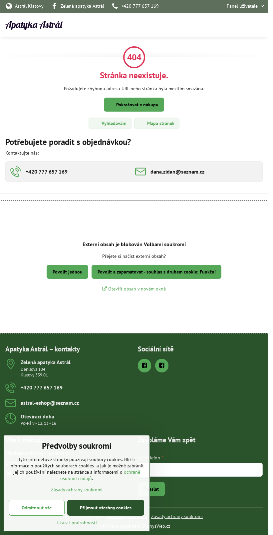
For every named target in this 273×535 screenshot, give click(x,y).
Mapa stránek (160, 123)
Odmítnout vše (37, 508)
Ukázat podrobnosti (77, 523)
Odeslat (151, 489)
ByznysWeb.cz (156, 526)
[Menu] (260, 24)
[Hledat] (228, 24)
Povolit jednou (68, 272)
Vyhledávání (113, 123)
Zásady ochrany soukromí (177, 516)
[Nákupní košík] (244, 24)
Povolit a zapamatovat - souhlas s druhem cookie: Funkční (157, 272)
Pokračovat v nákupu (136, 105)
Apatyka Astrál (33, 24)
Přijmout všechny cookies (106, 508)
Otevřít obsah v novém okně (136, 289)
